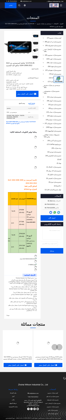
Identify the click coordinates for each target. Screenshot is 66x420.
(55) (53, 45)
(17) (54, 144)
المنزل (61, 23)
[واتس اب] (54, 212)
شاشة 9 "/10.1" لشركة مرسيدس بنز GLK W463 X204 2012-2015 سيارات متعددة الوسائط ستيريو (18, 358)
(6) (55, 182)
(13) (53, 112)
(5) (53, 178)
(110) (53, 59)
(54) (54, 140)
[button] (59, 347)
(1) (53, 167)
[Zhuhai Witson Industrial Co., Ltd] (54, 5)
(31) (54, 104)
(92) (52, 86)
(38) (54, 62)
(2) (59, 159)
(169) (53, 127)
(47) (54, 38)
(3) (54, 174)
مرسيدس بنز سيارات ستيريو (44, 23)
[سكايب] (58, 212)
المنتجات (56, 23)
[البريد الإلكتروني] (51, 212)
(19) (54, 116)
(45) (51, 92)
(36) (54, 108)
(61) (54, 97)
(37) (53, 123)
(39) (52, 50)
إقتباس (10, 5)
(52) (51, 136)
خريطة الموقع (13, 403)
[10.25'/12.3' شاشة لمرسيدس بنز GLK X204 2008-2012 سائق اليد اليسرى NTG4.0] (17, 47)
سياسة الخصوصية (13, 406)
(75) (55, 74)
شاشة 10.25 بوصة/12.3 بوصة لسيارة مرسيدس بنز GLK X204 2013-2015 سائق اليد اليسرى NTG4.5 (48, 358)
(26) (56, 148)
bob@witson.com (27, 1)
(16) (53, 119)
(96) (53, 41)
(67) (53, 70)
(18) (53, 131)
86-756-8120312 (12, 1)
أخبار (13, 396)
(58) (54, 66)
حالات (13, 400)
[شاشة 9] (18, 343)
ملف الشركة (13, 393)
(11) (54, 152)
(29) (53, 55)
